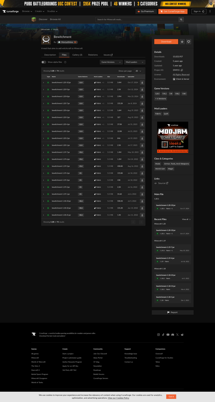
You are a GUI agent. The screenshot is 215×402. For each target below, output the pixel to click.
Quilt (166, 114)
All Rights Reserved (181, 75)
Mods (55, 29)
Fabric (158, 114)
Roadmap (97, 370)
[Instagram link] (158, 334)
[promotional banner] (107, 3)
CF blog (96, 362)
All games (35, 354)
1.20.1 (157, 94)
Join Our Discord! (100, 354)
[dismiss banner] (211, 3)
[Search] (181, 19)
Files (64, 55)
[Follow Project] (188, 41)
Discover (43, 19)
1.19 (170, 94)
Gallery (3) (77, 55)
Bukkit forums (98, 374)
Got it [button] (171, 397)
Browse (26, 11)
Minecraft (45, 29)
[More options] (210, 11)
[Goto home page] (10, 11)
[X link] (177, 334)
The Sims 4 (35, 366)
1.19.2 (164, 94)
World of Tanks (37, 382)
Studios (51, 11)
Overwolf (159, 354)
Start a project (67, 354)
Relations (93, 55)
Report (174, 312)
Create (38, 11)
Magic (170, 169)
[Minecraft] (33, 19)
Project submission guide (71, 358)
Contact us (129, 362)
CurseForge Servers (100, 378)
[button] (93, 82)
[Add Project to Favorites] (182, 41)
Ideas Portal (97, 358)
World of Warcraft (38, 362)
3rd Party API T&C (69, 370)
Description (50, 55)
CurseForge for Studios (164, 358)
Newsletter (97, 366)
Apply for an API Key (70, 366)
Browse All (55, 19)
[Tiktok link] (163, 334)
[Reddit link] (182, 334)
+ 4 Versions (160, 99)
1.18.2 (177, 94)
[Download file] (142, 82)
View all (185, 219)
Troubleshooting (131, 358)
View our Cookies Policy (118, 398)
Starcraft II (35, 370)
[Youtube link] (167, 334)
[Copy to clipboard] (182, 70)
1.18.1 (184, 94)
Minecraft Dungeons (39, 378)
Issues (107, 55)
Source (161, 183)
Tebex (158, 362)
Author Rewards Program (72, 362)
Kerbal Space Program (39, 374)
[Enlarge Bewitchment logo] (46, 39)
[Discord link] (172, 334)
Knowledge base (131, 354)
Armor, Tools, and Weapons (176, 164)
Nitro (158, 366)
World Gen (160, 169)
